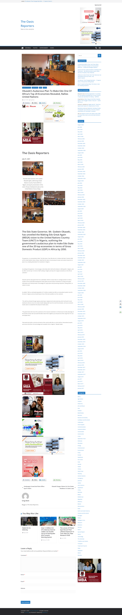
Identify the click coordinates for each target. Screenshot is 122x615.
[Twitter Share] (120, 304)
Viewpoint (80, 550)
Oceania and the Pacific (83, 513)
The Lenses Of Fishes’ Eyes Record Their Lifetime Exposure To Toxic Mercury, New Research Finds (67, 531)
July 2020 (80, 295)
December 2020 (81, 283)
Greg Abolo (32, 99)
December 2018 (81, 339)
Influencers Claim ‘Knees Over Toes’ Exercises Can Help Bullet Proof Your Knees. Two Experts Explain (38, 2)
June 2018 (80, 353)
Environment (81, 450)
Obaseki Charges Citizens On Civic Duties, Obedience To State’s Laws (63, 487)
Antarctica (80, 403)
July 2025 (80, 155)
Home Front (80, 471)
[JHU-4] (32, 123)
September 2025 (81, 150)
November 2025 (81, 145)
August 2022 (81, 236)
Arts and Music (81, 406)
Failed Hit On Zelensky (26, 529)
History (79, 469)
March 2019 (80, 332)
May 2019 (80, 327)
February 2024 (81, 194)
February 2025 (81, 166)
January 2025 (81, 169)
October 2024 (81, 176)
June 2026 (80, 129)
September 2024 (81, 178)
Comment (24, 555)
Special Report (81, 532)
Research (80, 522)
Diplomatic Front (82, 438)
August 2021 (81, 264)
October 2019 (81, 316)
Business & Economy (26, 87)
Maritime (80, 492)
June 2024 (80, 185)
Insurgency (80, 478)
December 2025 (81, 143)
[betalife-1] (32, 106)
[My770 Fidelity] (32, 420)
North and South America (84, 511)
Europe (79, 455)
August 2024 (81, 180)
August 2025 (81, 152)
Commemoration (82, 427)
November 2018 (81, 341)
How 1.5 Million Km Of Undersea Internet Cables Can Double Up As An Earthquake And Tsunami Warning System (48, 532)
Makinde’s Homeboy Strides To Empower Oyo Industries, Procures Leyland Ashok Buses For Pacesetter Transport (89, 110)
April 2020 (80, 302)
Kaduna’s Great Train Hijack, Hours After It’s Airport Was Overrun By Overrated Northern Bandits (89, 115)
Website (23, 588)
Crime (79, 436)
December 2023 (81, 199)
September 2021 (81, 262)
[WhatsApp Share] (120, 312)
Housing (80, 473)
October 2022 (81, 232)
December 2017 (81, 367)
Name (23, 574)
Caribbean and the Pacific (84, 420)
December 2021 (81, 255)
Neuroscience (81, 506)
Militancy (80, 501)
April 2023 (80, 218)
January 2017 (81, 388)
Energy (79, 445)
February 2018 (81, 362)
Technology (80, 536)
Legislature (80, 487)
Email (23, 581)
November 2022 (81, 229)
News (41, 87)
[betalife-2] (32, 397)
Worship (80, 555)
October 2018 (81, 344)
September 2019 (81, 318)
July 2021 (80, 267)
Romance (80, 525)
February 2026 (81, 138)
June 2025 (80, 157)
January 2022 (81, 253)
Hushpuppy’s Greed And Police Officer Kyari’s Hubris (34, 487)
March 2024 (80, 192)
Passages (80, 515)
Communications (82, 429)
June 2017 (80, 381)
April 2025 (80, 162)
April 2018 (80, 358)
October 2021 (81, 260)
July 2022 (80, 239)
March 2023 (80, 220)
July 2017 (80, 379)
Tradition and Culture (83, 541)
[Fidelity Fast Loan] (32, 336)
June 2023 (80, 213)
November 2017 (81, 369)
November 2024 (81, 173)
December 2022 (81, 227)
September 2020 (81, 290)
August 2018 (81, 348)
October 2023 (81, 204)
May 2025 (80, 159)
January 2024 (81, 197)
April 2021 (80, 274)
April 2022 (80, 246)
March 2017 (80, 383)
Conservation (81, 431)
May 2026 (80, 131)
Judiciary (80, 480)
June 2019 (80, 325)
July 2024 (80, 183)
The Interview (81, 539)
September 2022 (81, 234)
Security (80, 527)
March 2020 (80, 304)
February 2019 (81, 334)
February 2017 (81, 386)
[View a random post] (99, 48)
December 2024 (81, 171)
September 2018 (81, 346)
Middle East (80, 497)
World (79, 553)
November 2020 (81, 285)
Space (79, 529)
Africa (79, 396)
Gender (79, 464)
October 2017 (81, 372)
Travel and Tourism (82, 546)
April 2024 (80, 190)
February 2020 (81, 306)
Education (80, 443)
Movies (79, 504)
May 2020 (80, 299)
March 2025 (80, 164)
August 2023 (81, 208)
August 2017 (81, 376)
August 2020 (81, 292)
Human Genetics (82, 476)
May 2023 (80, 215)
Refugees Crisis (81, 520)
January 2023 (81, 225)
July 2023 (80, 211)
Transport (80, 543)
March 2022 (80, 248)
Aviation (80, 410)
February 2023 (81, 222)
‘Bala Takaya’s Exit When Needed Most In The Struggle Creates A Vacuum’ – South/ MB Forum (89, 100)
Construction (35, 87)
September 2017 (81, 374)
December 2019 (81, 311)
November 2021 (81, 257)
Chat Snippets (81, 424)
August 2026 (81, 124)
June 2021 (80, 269)
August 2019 (81, 320)
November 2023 (81, 201)
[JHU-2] (54, 374)
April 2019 (80, 330)
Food (79, 462)
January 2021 (81, 281)
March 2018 (80, 360)
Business (80, 415)
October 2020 (81, 288)
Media (79, 494)
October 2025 (81, 148)
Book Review (81, 413)
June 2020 (80, 297)
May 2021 (80, 271)
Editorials (28, 48)
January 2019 (81, 337)
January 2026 (81, 141)
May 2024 (80, 187)
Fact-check (80, 459)
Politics (35, 48)
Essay (79, 452)
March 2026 (80, 136)
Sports (52, 48)
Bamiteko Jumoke (82, 108)
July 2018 (80, 351)
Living (79, 490)
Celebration (80, 422)
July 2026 (80, 127)
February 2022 (81, 250)
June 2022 (80, 241)
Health (79, 466)
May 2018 (80, 355)
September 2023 (81, 206)
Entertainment (44, 48)
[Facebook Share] (120, 301)
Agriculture (80, 399)
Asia (79, 408)
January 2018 (81, 365)
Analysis (80, 401)
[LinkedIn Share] (120, 307)
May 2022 (80, 243)
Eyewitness (80, 457)
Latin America (81, 485)
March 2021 (80, 276)
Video (79, 548)
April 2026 (80, 134)
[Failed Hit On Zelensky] (29, 518)
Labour (79, 483)
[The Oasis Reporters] (22, 48)
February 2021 (81, 278)
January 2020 (81, 309)
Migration (80, 499)
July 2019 (80, 323)
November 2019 (81, 313)
